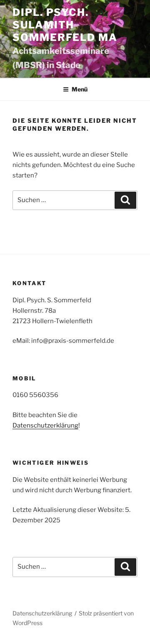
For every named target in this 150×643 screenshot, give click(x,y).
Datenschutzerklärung (45, 425)
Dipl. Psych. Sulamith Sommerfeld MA (65, 24)
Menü (80, 89)
